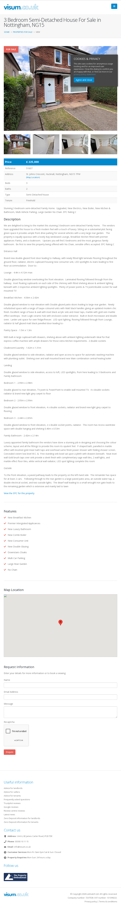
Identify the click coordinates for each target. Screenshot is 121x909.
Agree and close (84, 79)
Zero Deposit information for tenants (21, 822)
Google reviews (11, 807)
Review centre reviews (14, 810)
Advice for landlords (13, 788)
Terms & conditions (108, 901)
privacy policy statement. (85, 74)
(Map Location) (33, 177)
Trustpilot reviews (12, 803)
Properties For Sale (22, 32)
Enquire (9, 752)
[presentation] (3, 93)
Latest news (9, 814)
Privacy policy (91, 901)
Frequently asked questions (17, 799)
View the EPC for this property (19, 493)
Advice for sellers (12, 792)
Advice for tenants (12, 795)
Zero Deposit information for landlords (22, 818)
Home (6, 32)
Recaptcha (9, 721)
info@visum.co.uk (22, 847)
